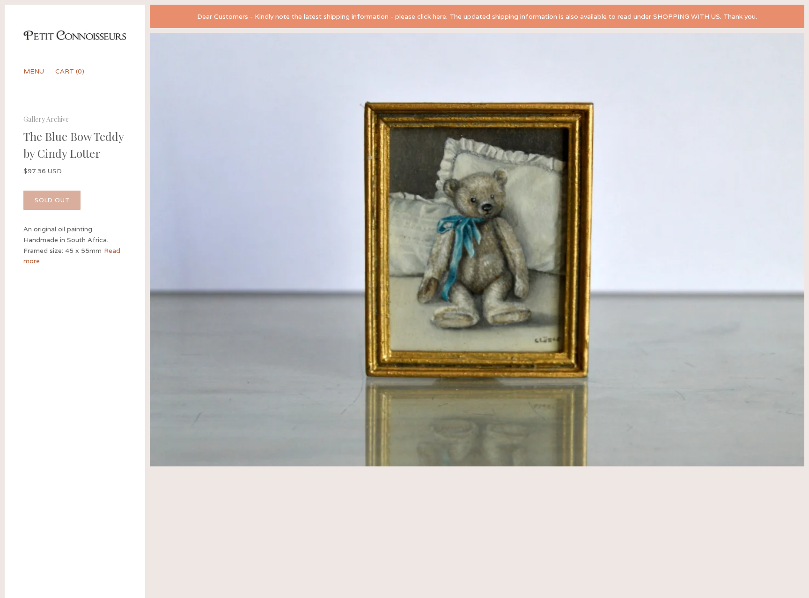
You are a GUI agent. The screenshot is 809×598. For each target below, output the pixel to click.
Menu (33, 71)
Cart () (69, 71)
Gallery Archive (46, 119)
